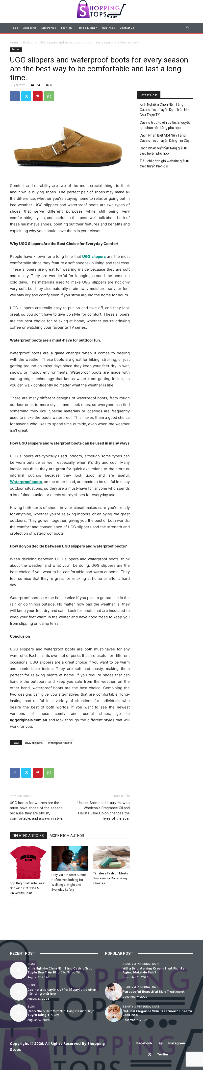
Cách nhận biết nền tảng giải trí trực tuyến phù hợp (163, 150)
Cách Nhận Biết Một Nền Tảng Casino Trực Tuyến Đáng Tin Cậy (165, 137)
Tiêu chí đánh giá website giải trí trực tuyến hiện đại (164, 163)
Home (14, 42)
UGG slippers (34, 743)
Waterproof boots (60, 743)
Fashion (28, 42)
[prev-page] (13, 903)
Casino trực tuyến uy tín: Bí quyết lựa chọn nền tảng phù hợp (165, 125)
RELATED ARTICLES (28, 836)
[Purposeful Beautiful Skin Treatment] (114, 991)
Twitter (163, 1054)
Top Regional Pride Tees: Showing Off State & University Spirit (27, 888)
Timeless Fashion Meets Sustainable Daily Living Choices (110, 878)
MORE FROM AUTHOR (67, 836)
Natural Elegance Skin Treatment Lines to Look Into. (157, 1013)
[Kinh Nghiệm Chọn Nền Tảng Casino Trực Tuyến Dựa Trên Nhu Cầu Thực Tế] (18, 970)
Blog (31, 964)
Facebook (144, 1043)
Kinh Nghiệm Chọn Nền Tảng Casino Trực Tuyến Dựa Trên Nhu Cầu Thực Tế (165, 109)
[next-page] (21, 903)
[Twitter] (26, 96)
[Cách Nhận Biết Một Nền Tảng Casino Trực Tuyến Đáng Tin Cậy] (18, 1013)
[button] (187, 28)
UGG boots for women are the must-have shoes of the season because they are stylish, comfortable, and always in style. (36, 811)
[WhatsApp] (49, 96)
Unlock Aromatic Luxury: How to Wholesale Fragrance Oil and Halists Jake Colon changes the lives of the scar (103, 811)
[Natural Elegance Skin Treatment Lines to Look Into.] (114, 1013)
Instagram (176, 1043)
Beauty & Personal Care (141, 964)
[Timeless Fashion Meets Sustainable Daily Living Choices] (111, 857)
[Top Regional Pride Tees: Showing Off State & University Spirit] (28, 862)
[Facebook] (15, 96)
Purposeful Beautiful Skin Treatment (154, 991)
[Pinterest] (38, 96)
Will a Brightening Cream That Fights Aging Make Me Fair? (153, 970)
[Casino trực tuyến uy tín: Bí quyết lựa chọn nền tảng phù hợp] (18, 991)
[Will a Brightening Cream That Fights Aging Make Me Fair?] (114, 970)
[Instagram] (161, 1043)
